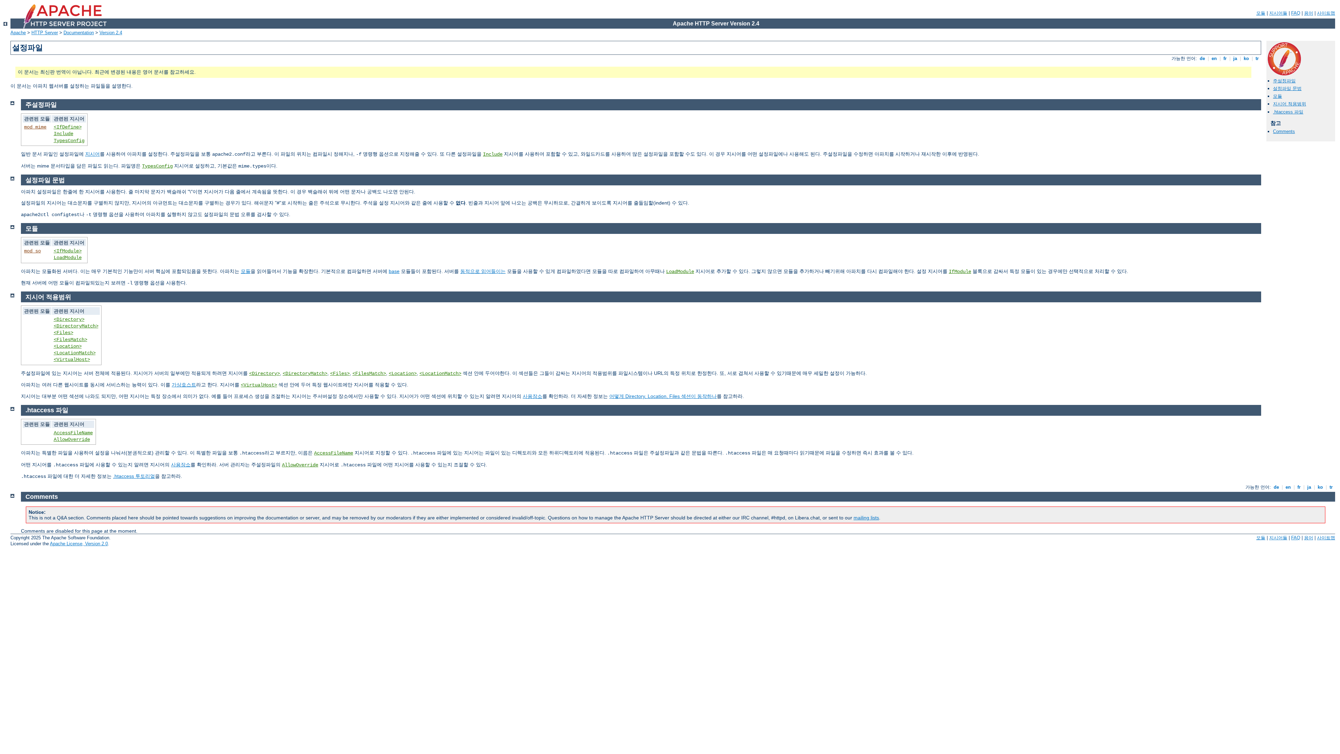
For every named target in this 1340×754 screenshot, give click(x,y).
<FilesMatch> (70, 339)
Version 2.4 (110, 32)
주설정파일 (1284, 80)
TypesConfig (69, 140)
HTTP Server (44, 32)
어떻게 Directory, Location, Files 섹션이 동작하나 (663, 396)
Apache (18, 32)
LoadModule (68, 257)
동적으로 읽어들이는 (483, 271)
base (394, 271)
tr (1257, 58)
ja (1235, 58)
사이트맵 (1326, 13)
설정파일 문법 (1287, 88)
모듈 (1260, 13)
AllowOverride (72, 439)
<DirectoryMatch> (76, 326)
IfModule (960, 271)
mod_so (32, 251)
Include (63, 133)
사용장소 (532, 396)
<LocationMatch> (75, 353)
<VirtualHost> (72, 359)
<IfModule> (68, 251)
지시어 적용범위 (1289, 103)
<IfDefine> (68, 127)
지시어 (92, 154)
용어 (1308, 13)
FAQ (1295, 13)
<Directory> (69, 319)
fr (1225, 58)
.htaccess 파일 (1288, 111)
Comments (1284, 131)
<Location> (68, 346)
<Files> (63, 332)
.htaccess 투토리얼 (134, 476)
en (1214, 58)
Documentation (79, 32)
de (1202, 58)
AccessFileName (73, 433)
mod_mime (35, 127)
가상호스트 (184, 384)
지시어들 (1278, 13)
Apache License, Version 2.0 (79, 543)
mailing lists (866, 517)
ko (1246, 58)
